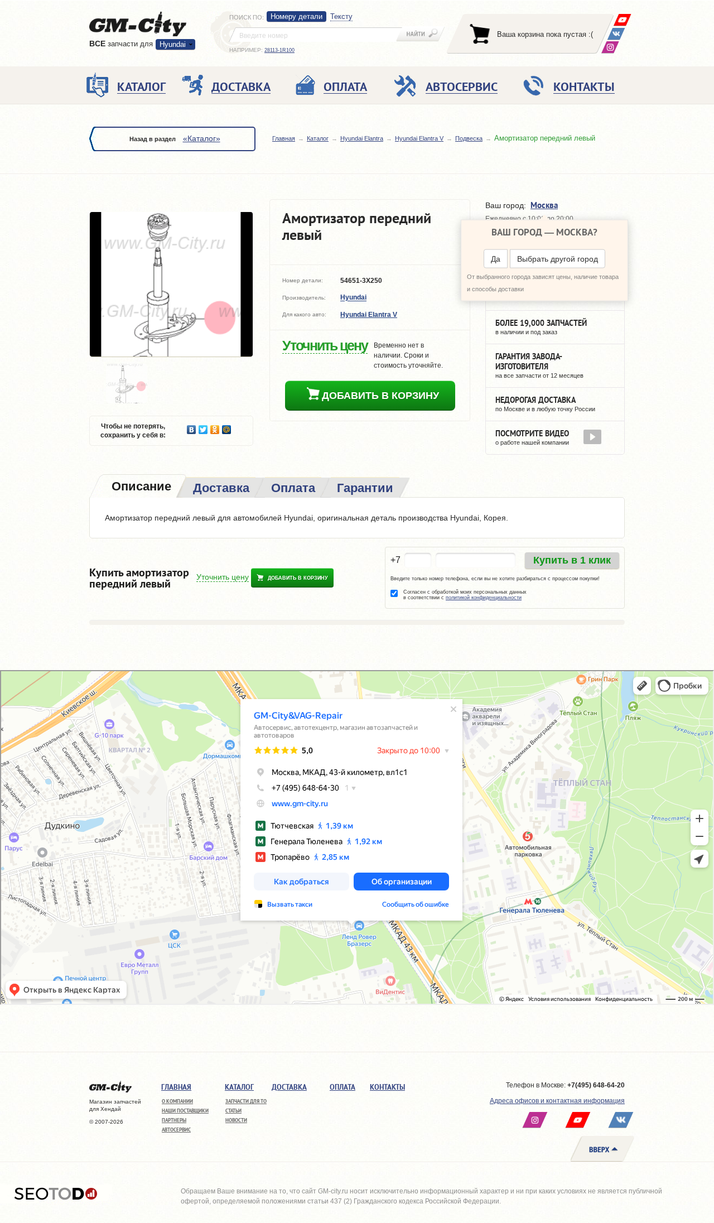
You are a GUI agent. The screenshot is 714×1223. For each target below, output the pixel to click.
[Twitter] (203, 426)
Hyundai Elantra (361, 138)
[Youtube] (622, 20)
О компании (177, 1101)
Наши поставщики (185, 1111)
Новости (236, 1120)
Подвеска (469, 138)
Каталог (318, 138)
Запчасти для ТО (246, 1101)
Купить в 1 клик (572, 560)
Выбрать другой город (557, 258)
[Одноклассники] (215, 426)
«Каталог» (201, 138)
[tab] (140, 487)
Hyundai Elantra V (419, 138)
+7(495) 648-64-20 (596, 1085)
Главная (283, 138)
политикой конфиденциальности (484, 597)
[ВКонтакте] (616, 34)
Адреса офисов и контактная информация (557, 1101)
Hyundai (353, 298)
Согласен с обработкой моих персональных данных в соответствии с (465, 594)
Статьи (233, 1111)
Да (495, 258)
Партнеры (174, 1120)
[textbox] (315, 34)
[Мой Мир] (227, 426)
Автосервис (176, 1129)
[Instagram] (610, 47)
